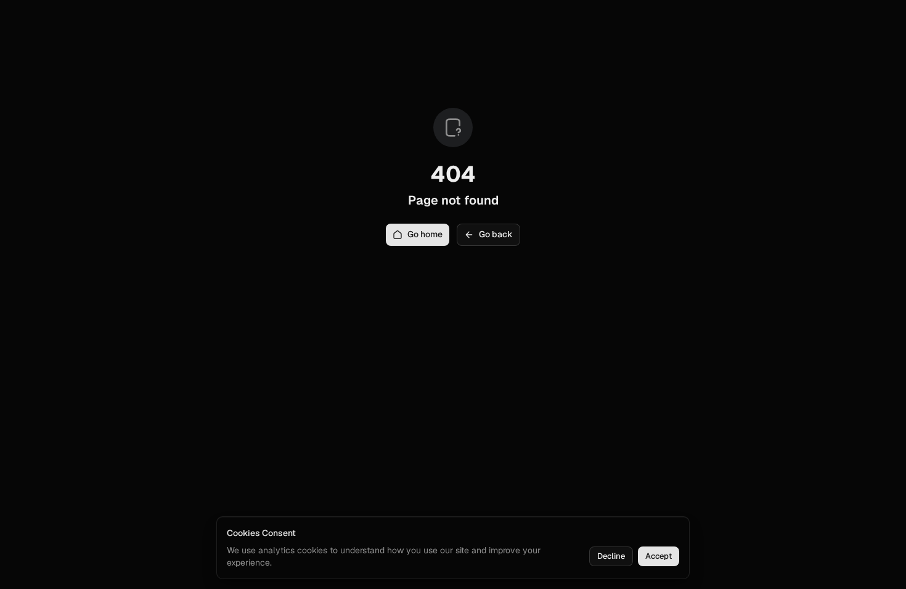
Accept (658, 556)
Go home (425, 234)
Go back (496, 234)
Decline (611, 556)
